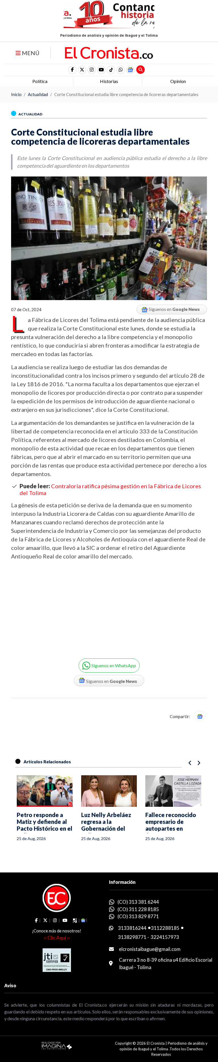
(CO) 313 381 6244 (138, 902)
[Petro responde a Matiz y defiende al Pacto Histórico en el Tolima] (45, 791)
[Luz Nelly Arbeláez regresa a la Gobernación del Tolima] (109, 791)
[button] (120, 70)
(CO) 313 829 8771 (138, 916)
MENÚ (30, 52)
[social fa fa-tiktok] (111, 70)
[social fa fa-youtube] (101, 70)
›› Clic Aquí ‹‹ (57, 938)
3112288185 (165, 928)
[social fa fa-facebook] (72, 70)
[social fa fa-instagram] (91, 70)
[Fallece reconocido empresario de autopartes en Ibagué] (173, 791)
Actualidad (38, 94)
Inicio (16, 94)
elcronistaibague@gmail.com (150, 949)
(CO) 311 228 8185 (138, 909)
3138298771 (132, 937)
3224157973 (165, 937)
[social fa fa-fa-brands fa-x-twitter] (82, 70)
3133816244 (132, 928)
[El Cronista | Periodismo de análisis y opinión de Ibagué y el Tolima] (109, 52)
